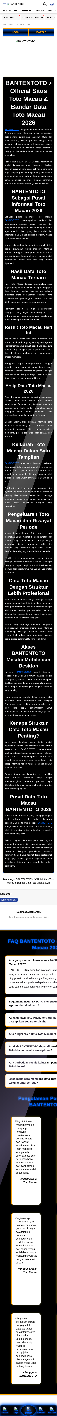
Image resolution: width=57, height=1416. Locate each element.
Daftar (28, 1412)
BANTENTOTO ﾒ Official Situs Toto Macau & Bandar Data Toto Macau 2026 (30, 881)
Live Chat (52, 1412)
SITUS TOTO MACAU (33, 10)
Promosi (5, 1412)
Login (16, 1412)
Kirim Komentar (8, 900)
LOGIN (15, 32)
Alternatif (41, 1412)
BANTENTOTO (10, 10)
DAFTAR (41, 32)
